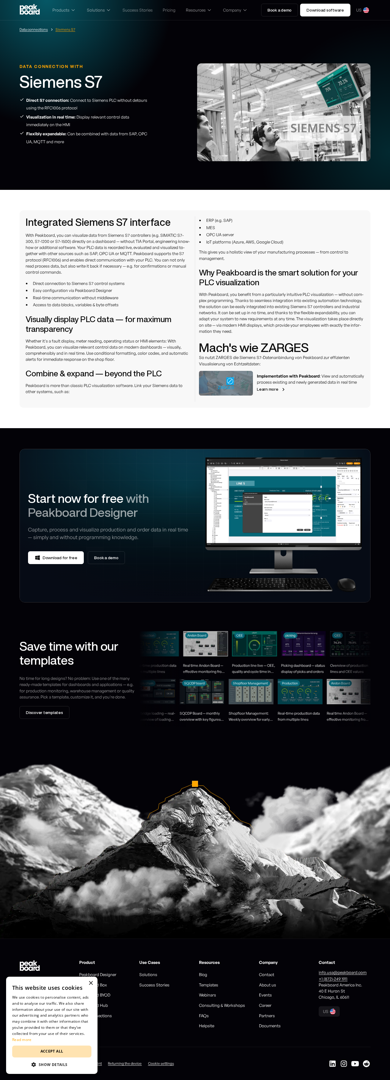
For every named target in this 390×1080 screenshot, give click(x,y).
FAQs (204, 1015)
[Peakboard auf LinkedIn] (332, 1064)
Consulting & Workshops (222, 1005)
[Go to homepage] (30, 10)
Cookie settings (161, 1063)
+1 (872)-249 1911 (333, 978)
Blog (203, 974)
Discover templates (44, 712)
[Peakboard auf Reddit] (366, 1064)
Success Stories (154, 984)
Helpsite (206, 1025)
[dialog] (52, 1025)
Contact (266, 974)
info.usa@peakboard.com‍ (343, 972)
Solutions (148, 974)
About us (267, 984)
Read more (22, 1039)
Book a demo (280, 10)
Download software (325, 10)
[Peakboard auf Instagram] (344, 1064)
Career (265, 1005)
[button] (64, 10)
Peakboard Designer (97, 974)
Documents (270, 1025)
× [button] (90, 983)
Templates (208, 984)
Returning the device (125, 1063)
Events (265, 994)
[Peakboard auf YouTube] (355, 1064)
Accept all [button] (52, 1051)
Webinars (207, 994)
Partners (267, 1015)
